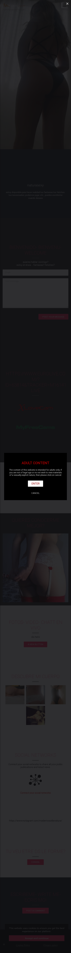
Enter (36, 483)
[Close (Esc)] (67, 3)
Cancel (35, 493)
